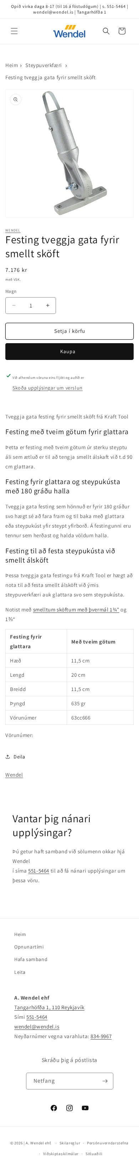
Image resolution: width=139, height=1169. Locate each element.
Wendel (13, 230)
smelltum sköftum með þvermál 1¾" (76, 609)
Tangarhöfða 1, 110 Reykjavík (49, 1007)
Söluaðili (94, 1153)
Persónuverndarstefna (108, 1142)
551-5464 (38, 870)
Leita (20, 972)
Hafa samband (30, 959)
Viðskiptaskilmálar (61, 1153)
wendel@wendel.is (37, 1026)
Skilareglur (70, 1142)
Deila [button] (19, 756)
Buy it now (69, 351)
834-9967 (101, 1036)
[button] (14, 31)
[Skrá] (105, 1081)
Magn (11, 291)
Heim (11, 65)
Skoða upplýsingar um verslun (47, 388)
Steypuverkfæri (43, 65)
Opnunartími (29, 947)
